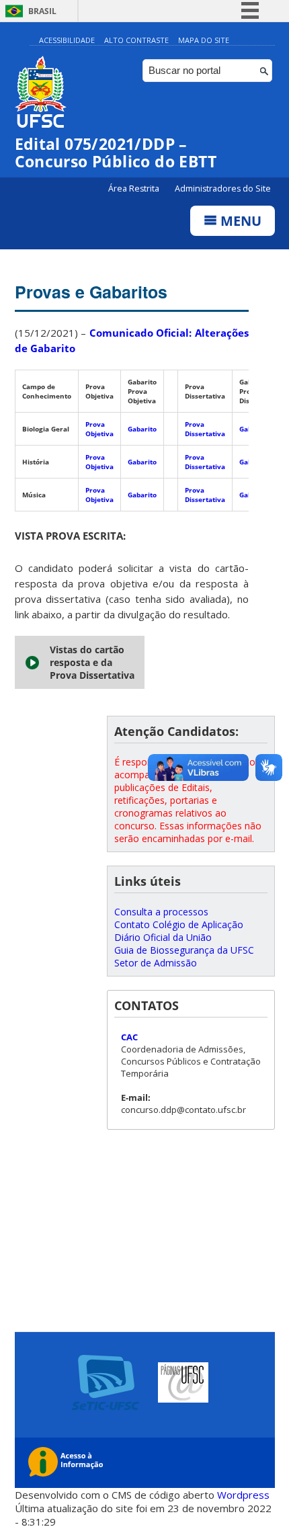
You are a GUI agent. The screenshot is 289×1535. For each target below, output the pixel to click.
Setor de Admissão (155, 962)
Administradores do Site (223, 188)
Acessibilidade (67, 40)
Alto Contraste (136, 40)
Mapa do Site (203, 40)
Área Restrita (134, 188)
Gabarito (142, 428)
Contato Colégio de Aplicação (178, 924)
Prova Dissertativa (205, 428)
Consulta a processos (161, 911)
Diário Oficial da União (163, 937)
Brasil (42, 11)
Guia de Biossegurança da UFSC (184, 950)
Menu (239, 221)
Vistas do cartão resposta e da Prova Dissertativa (92, 662)
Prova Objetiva (99, 428)
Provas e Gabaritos (91, 292)
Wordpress (243, 1494)
